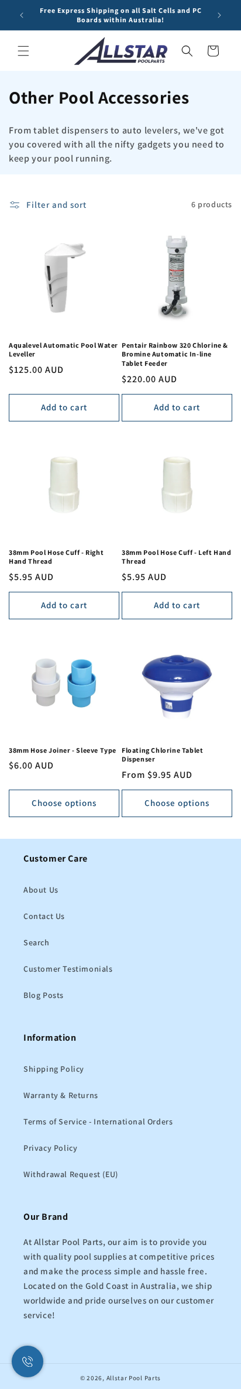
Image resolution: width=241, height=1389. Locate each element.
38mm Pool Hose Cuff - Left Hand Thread (177, 557)
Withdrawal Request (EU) (70, 1174)
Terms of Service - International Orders (98, 1121)
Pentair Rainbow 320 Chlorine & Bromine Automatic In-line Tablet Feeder (175, 354)
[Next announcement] (219, 15)
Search (36, 942)
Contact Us (44, 916)
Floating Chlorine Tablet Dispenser (162, 755)
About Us (40, 889)
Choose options (64, 802)
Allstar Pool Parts (133, 1378)
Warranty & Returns (60, 1095)
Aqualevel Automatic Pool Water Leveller (63, 350)
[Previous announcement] (22, 15)
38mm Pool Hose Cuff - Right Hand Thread (56, 557)
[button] (23, 51)
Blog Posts (43, 995)
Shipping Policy (53, 1069)
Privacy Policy (50, 1148)
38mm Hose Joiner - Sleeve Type (62, 750)
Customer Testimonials (68, 968)
